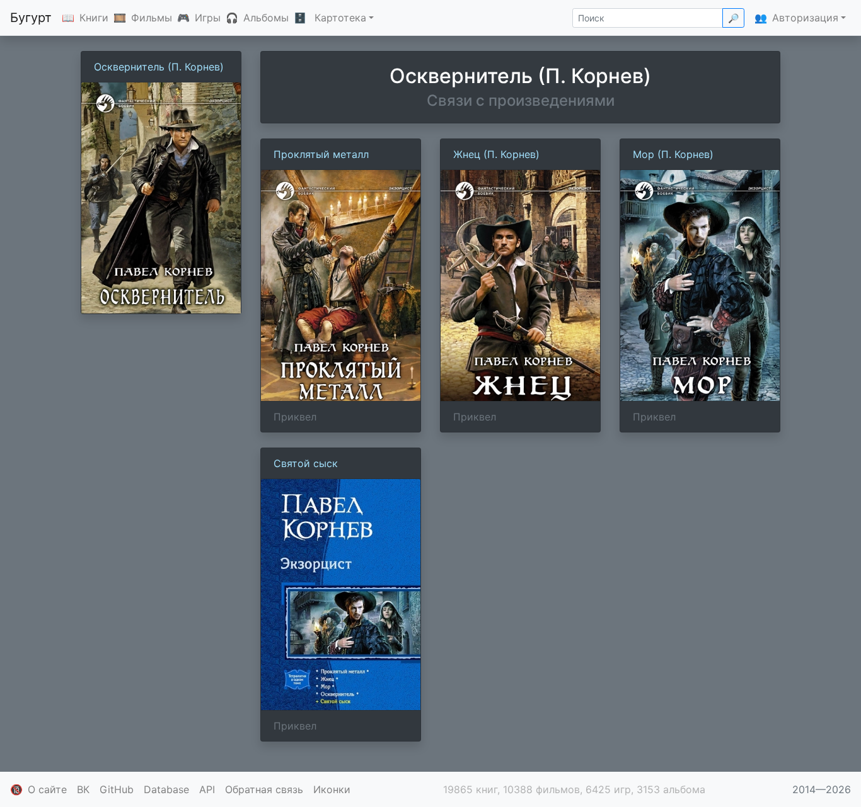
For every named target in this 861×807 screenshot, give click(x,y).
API (207, 789)
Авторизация (805, 17)
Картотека (340, 17)
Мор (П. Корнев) (673, 154)
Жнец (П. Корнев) (496, 154)
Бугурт (31, 17)
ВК (83, 789)
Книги (93, 17)
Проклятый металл (321, 154)
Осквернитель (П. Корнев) (159, 66)
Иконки (331, 789)
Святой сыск (306, 463)
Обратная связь (264, 789)
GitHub (117, 789)
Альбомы (266, 17)
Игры (208, 17)
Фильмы (151, 17)
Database (166, 789)
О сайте (47, 789)
